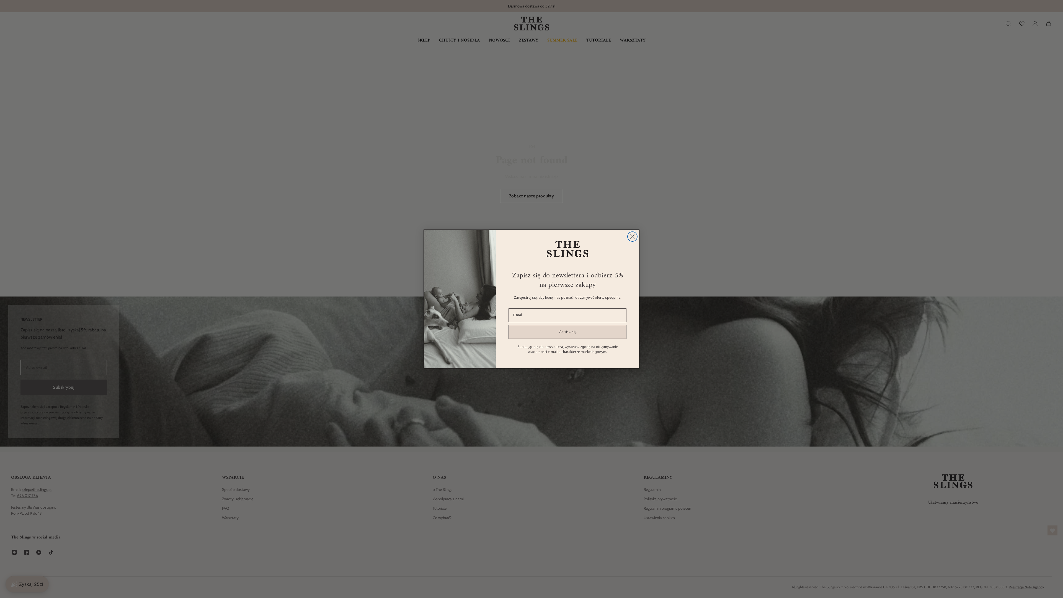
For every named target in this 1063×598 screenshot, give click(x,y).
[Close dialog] (632, 236)
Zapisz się (568, 332)
